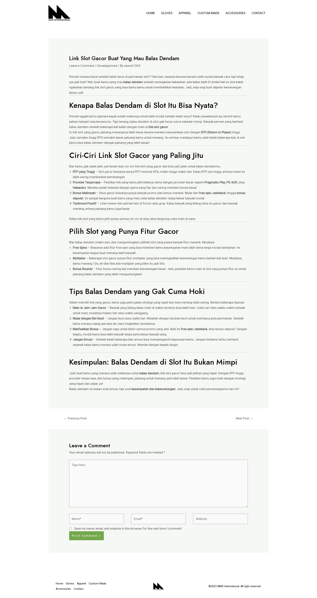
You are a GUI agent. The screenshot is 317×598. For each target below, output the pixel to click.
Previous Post (75, 418)
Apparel (185, 13)
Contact (258, 13)
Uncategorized (107, 65)
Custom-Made (208, 13)
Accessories (235, 13)
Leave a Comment (81, 65)
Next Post (244, 418)
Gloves (166, 13)
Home (150, 13)
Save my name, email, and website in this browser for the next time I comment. (128, 528)
